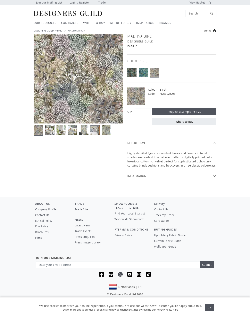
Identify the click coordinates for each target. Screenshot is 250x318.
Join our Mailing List (49, 2)
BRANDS (165, 23)
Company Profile (45, 209)
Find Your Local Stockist (129, 213)
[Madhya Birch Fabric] (154, 72)
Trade (102, 2)
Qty (130, 112)
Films (38, 238)
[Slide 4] (72, 130)
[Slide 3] (61, 130)
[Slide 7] (106, 130)
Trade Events (83, 231)
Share (207, 30)
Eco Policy (41, 226)
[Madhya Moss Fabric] (132, 72)
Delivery (159, 203)
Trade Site (81, 209)
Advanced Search (176, 13)
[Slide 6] (95, 130)
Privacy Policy (123, 235)
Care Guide (161, 221)
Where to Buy (184, 121)
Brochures (42, 232)
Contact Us (42, 215)
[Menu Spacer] (92, 213)
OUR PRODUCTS (45, 23)
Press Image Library (88, 242)
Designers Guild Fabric (48, 30)
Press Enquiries (85, 237)
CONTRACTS (70, 23)
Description (136, 143)
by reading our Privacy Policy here (158, 309)
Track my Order (164, 215)
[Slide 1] (38, 130)
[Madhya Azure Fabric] (143, 72)
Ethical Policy (43, 221)
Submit (207, 265)
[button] (201, 13)
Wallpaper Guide (165, 246)
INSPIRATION (145, 23)
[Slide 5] (84, 130)
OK (209, 308)
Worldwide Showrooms (129, 219)
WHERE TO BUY (94, 23)
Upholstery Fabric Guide (170, 235)
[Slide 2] (50, 130)
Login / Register (80, 2)
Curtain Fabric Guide (167, 241)
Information (136, 176)
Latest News (83, 225)
